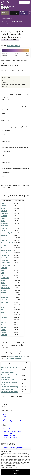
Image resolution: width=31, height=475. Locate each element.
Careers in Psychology (10, 437)
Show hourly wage (13, 45)
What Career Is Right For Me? (12, 431)
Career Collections (8, 429)
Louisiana (4, 215)
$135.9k (15, 54)
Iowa (2, 312)
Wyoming (4, 327)
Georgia (3, 275)
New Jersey (4, 238)
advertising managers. (14, 358)
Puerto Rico (4, 228)
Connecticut (5, 260)
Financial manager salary (8, 370)
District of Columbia (7, 243)
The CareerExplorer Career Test (12, 421)
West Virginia (5, 225)
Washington (4, 258)
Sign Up (5, 419)
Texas (3, 270)
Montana (3, 206)
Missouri (3, 329)
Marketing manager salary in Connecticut (11, 23)
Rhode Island (5, 255)
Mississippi (4, 223)
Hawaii (3, 203)
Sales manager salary (7, 389)
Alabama (3, 325)
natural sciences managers (18, 356)
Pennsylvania (5, 277)
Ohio (2, 272)
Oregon (3, 290)
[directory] (15, 82)
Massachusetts (6, 250)
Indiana (3, 307)
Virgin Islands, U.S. (6, 233)
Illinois (3, 280)
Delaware (4, 240)
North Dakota (5, 297)
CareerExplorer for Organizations (13, 448)
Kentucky (4, 292)
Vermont (3, 208)
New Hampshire (6, 265)
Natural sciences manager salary (11, 367)
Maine (3, 315)
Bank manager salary (7, 372)
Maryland (4, 267)
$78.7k (4, 54)
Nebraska (4, 210)
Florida (3, 282)
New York (4, 235)
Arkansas (4, 285)
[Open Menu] (10, 2)
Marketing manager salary (9, 379)
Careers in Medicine (9, 435)
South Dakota (5, 287)
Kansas (3, 305)
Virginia (3, 245)
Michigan (4, 295)
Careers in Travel (8, 440)
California (4, 334)
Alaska (3, 218)
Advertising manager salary (9, 391)
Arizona (3, 310)
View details (5, 8)
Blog (4, 414)
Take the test (24, 2)
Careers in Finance (8, 433)
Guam (3, 230)
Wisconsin (4, 300)
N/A (27, 54)
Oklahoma (4, 317)
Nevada (3, 332)
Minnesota (4, 253)
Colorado (4, 248)
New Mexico (4, 213)
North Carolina (5, 263)
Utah (2, 320)
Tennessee (4, 322)
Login (4, 416)
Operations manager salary (9, 387)
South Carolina (5, 302)
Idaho (3, 220)
